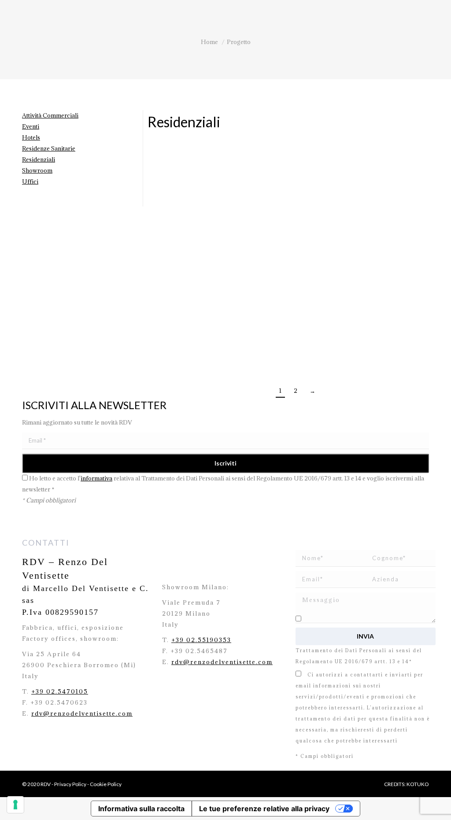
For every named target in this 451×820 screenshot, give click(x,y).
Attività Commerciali (50, 115)
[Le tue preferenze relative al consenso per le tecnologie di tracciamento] (15, 804)
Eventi (30, 126)
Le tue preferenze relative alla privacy (264, 808)
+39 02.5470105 (59, 691)
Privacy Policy (70, 784)
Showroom (37, 170)
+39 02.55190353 (201, 640)
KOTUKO (418, 784)
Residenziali (38, 159)
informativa (96, 478)
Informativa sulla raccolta (141, 808)
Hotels (31, 137)
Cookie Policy (106, 784)
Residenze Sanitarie (48, 148)
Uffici (30, 181)
